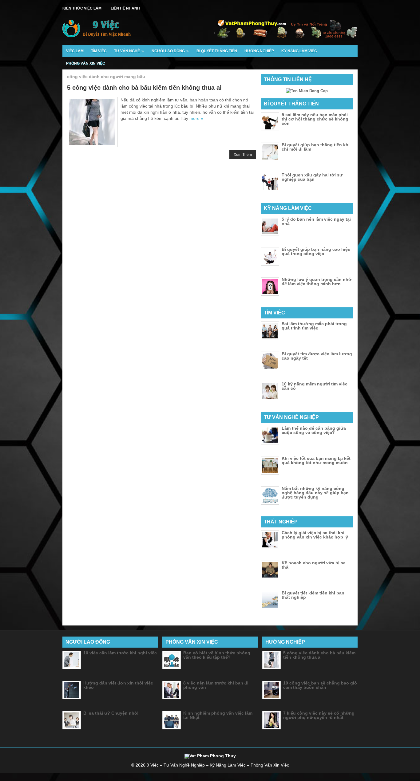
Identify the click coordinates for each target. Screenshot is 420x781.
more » (196, 118)
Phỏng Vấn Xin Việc (85, 63)
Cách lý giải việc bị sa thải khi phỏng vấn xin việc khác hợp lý (315, 534)
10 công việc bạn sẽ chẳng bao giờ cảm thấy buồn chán (320, 685)
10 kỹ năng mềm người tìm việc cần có (314, 386)
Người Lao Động (170, 51)
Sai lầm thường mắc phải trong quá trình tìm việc (314, 325)
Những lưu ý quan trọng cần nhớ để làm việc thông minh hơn (316, 281)
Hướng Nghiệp (259, 51)
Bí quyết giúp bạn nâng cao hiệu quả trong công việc (316, 251)
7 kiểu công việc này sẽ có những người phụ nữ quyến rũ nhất (319, 715)
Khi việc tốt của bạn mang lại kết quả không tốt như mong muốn (316, 460)
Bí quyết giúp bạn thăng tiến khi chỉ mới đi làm (316, 147)
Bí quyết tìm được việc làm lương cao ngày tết (317, 356)
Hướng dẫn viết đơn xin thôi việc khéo (118, 685)
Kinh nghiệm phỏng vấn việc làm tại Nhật (217, 715)
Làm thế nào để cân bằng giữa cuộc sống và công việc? (314, 430)
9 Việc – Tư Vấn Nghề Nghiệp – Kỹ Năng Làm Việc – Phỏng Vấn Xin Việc (218, 765)
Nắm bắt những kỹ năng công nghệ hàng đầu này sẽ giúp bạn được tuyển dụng (315, 492)
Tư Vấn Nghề (129, 51)
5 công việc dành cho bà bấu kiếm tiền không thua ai (144, 87)
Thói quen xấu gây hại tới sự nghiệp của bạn (312, 177)
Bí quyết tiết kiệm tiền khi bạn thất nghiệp (313, 595)
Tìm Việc (99, 51)
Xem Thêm (243, 154)
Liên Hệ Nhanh (125, 8)
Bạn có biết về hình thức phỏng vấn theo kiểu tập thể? (216, 655)
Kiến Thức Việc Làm (81, 8)
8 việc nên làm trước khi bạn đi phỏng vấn (215, 685)
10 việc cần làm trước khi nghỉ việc (120, 652)
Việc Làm (75, 51)
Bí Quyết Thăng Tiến (216, 51)
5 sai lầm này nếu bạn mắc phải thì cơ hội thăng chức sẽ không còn (315, 119)
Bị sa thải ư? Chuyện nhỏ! (111, 713)
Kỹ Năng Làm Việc (299, 51)
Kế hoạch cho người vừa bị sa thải (314, 565)
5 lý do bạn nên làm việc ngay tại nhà (316, 221)
